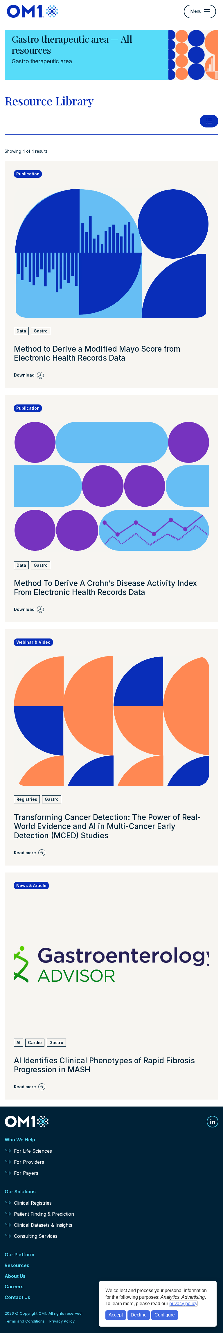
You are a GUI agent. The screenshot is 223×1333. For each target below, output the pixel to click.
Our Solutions (20, 1192)
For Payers (26, 1173)
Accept (116, 1314)
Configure (164, 1314)
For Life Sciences (33, 1151)
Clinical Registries (33, 1203)
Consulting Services (35, 1236)
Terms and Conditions (25, 1321)
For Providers (29, 1162)
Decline (139, 1314)
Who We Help (20, 1140)
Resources (17, 1265)
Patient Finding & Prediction (44, 1214)
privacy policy (183, 1303)
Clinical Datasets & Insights (43, 1225)
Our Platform (19, 1255)
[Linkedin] (212, 1121)
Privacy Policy (62, 1321)
